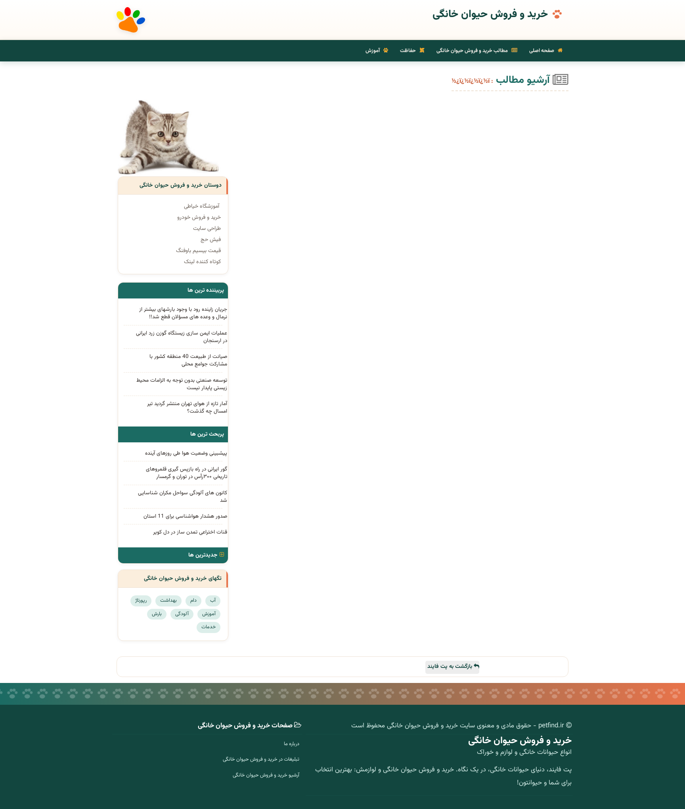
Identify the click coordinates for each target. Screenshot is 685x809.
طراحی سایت (207, 228)
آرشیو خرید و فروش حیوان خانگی (266, 775)
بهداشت (168, 600)
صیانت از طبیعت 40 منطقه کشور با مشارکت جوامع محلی (188, 360)
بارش (157, 614)
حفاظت (408, 51)
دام (193, 600)
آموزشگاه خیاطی (201, 206)
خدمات (208, 627)
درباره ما (291, 744)
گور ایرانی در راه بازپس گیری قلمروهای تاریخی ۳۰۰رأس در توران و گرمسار (186, 473)
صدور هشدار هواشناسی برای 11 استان (185, 516)
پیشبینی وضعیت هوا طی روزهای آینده (186, 453)
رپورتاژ (141, 600)
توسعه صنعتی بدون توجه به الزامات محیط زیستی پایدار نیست (181, 384)
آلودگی (182, 614)
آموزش (373, 51)
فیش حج (211, 239)
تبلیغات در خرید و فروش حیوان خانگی (261, 759)
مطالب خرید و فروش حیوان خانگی (472, 51)
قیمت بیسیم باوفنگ (198, 251)
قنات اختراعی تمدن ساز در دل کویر (190, 532)
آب (213, 600)
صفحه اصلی (542, 51)
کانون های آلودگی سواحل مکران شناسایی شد (182, 497)
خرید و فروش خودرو (199, 217)
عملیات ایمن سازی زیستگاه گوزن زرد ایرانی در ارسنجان (181, 337)
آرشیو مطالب (524, 80)
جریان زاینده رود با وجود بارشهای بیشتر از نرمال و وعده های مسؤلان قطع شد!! (183, 313)
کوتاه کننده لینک (202, 262)
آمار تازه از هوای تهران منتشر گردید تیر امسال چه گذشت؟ (187, 407)
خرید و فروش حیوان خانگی (490, 14)
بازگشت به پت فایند (450, 666)
